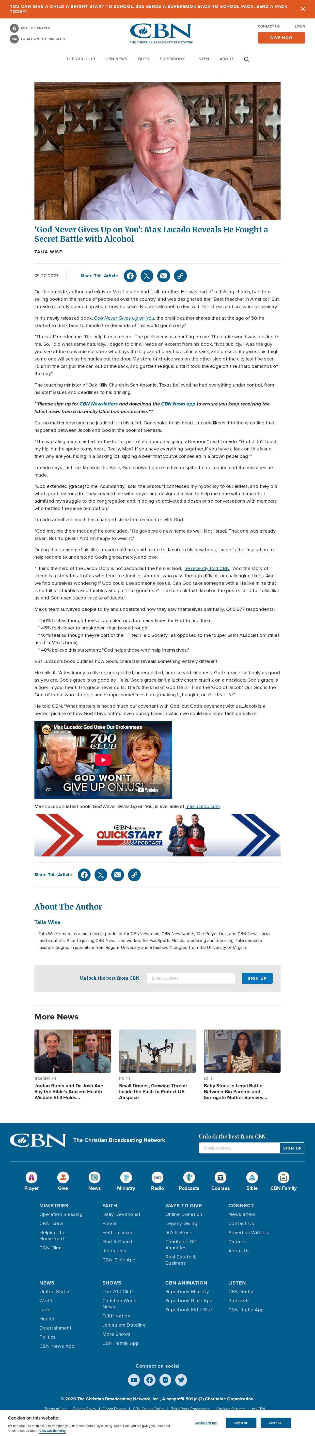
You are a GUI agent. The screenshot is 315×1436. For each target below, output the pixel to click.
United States (55, 1292)
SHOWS (111, 1282)
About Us (239, 1251)
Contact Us (269, 26)
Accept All (275, 1422)
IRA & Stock (178, 1233)
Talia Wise (48, 252)
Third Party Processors (190, 1408)
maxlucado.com (203, 806)
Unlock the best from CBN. (110, 978)
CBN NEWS (116, 59)
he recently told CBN (207, 568)
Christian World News (119, 1304)
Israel (45, 1310)
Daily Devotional (121, 1214)
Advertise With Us (248, 1233)
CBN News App (56, 1346)
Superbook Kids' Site (188, 1310)
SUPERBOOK (172, 59)
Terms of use (55, 1408)
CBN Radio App (246, 1310)
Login (300, 26)
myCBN (258, 1408)
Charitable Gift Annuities (181, 1245)
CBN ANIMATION (186, 1282)
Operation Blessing (61, 1214)
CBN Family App (120, 1343)
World (45, 1301)
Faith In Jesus (118, 1233)
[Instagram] (165, 1380)
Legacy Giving (181, 1224)
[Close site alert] (303, 9)
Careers (237, 1242)
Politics (47, 1337)
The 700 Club (80, 59)
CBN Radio (240, 1292)
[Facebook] (130, 275)
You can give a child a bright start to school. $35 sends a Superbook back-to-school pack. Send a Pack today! (149, 9)
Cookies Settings (231, 1408)
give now (281, 38)
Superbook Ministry (187, 1292)
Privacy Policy (84, 1408)
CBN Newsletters (98, 403)
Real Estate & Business (180, 1260)
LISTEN (202, 59)
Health (47, 1319)
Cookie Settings (206, 1422)
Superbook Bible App (189, 1301)
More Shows (116, 1334)
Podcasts (239, 1301)
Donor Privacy (114, 1408)
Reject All (241, 1422)
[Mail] (163, 275)
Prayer (109, 1224)
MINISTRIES (53, 1205)
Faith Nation (116, 1316)
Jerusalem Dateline (124, 1325)
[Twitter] (147, 275)
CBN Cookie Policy (148, 1408)
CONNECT (241, 1205)
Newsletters (242, 1214)
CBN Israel (51, 1224)
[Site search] (246, 62)
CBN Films (51, 1248)
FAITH (144, 59)
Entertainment (55, 1328)
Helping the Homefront (52, 1236)
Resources (114, 1251)
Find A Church (118, 1242)
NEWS (46, 1282)
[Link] (180, 275)
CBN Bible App (119, 1260)
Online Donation (184, 1214)
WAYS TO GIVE (183, 1205)
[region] (157, 1423)
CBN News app (178, 403)
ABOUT (227, 59)
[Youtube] (134, 1380)
